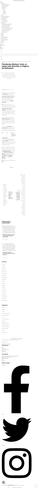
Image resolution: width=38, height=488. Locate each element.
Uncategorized (4, 89)
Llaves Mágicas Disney (4, 17)
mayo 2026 (3, 264)
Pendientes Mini (4, 7)
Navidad (4, 12)
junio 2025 (3, 283)
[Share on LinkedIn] (10, 168)
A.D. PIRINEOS (4, 20)
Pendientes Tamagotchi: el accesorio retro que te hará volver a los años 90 (9, 253)
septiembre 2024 (4, 300)
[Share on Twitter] (15, 167)
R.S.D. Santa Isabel (5, 21)
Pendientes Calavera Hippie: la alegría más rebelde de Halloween (10, 195)
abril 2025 (3, 287)
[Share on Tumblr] (11, 168)
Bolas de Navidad (3, 38)
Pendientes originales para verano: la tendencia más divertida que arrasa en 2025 (9, 235)
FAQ (2, 359)
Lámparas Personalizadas (6, 313)
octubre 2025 (4, 275)
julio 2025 (3, 281)
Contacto (3, 360)
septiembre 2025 (4, 277)
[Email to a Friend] (15, 168)
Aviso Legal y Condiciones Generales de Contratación (10, 356)
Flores (4, 9)
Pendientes (2, 3)
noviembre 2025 (4, 273)
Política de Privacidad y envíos (6, 357)
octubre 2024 (4, 298)
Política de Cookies (5, 358)
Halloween (4, 13)
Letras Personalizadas (4, 39)
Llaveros (3, 317)
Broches (2, 34)
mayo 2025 (3, 285)
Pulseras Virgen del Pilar (5, 26)
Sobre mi (1, 47)
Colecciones (4, 8)
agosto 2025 (4, 279)
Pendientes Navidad (5, 328)
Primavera (3, 350)
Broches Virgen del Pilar (5, 30)
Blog (0, 46)
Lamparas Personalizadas (5, 16)
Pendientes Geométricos (5, 4)
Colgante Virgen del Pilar (6, 25)
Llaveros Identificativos (4, 37)
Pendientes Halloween (5, 326)
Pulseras (2, 33)
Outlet (1, 43)
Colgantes (3, 309)
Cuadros (2, 42)
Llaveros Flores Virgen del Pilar (6, 29)
